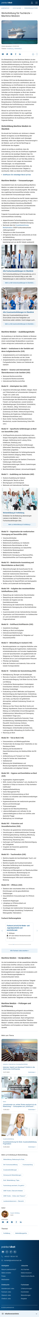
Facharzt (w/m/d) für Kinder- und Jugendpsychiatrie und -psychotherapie (18, 928)
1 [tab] (8, 944)
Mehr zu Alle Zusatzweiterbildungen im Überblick (19, 324)
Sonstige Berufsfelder (22, 1064)
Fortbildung (10, 48)
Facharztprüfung (28, 1164)
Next (37, 930)
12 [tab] (21, 944)
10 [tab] (18, 944)
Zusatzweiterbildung (8, 1139)
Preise (3, 1276)
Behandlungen (26, 1295)
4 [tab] (12, 944)
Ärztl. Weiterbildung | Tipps (11, 1180)
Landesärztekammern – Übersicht (13, 1201)
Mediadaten (5, 1279)
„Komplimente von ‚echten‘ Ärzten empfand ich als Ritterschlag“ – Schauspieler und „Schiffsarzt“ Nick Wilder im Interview (19, 1106)
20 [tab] (30, 944)
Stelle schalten (6, 1273)
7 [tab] (15, 944)
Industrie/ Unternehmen (9, 1064)
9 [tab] (17, 944)
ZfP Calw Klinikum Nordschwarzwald (19, 935)
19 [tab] (29, 944)
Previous (2, 930)
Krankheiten (25, 1292)
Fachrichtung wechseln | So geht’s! (13, 1185)
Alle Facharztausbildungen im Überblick (18, 271)
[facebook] (10, 1251)
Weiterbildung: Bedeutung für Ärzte (13, 1159)
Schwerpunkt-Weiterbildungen (12, 1175)
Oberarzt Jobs (6, 1295)
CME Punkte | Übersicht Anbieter (13, 1190)
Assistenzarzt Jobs (7, 1288)
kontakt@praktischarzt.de (12, 1260)
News (4, 1101)
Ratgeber (24, 1298)
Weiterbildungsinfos (18, 48)
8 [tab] (16, 944)
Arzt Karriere (25, 1269)
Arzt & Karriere (17, 8)
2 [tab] (9, 944)
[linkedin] (14, 1251)
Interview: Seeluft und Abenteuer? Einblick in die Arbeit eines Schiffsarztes (19, 1068)
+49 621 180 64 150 (11, 1256)
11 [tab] (20, 944)
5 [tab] (13, 944)
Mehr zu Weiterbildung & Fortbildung (19, 524)
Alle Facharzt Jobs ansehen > (19, 950)
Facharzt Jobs (6, 1292)
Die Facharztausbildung (10, 1164)
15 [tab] (24, 944)
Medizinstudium (26, 1273)
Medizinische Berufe (27, 1276)
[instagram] (6, 1251)
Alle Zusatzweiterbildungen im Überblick (18, 312)
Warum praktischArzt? (8, 1269)
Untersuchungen (26, 1288)
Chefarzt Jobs (6, 1298)
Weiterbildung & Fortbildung (13, 513)
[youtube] (2, 1251)
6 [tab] (14, 944)
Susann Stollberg (15, 1213)
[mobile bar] (36, 2)
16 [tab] (25, 944)
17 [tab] (26, 944)
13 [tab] (22, 944)
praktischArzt (5, 8)
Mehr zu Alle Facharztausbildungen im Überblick (19, 283)
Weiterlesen (31, 1072)
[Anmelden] (32, 3)
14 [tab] (23, 944)
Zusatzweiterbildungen (10, 1170)
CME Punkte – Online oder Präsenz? (14, 1196)
